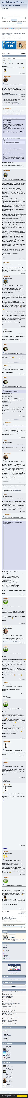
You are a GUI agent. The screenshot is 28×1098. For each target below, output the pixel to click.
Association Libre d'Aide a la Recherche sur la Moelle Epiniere (12, 5)
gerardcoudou (8, 626)
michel (6, 365)
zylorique (6, 262)
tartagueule (7, 741)
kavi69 (6, 851)
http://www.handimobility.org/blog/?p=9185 (11, 641)
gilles (5, 344)
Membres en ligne (7, 1035)
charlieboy (8, 1054)
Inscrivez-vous (7, 958)
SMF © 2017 (14, 1093)
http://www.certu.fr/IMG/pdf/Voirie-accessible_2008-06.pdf (13, 94)
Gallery (5, 953)
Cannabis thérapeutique (7, 1010)
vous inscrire (23, 15)
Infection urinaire (5, 996)
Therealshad (7, 61)
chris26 (18, 1003)
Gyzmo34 (8, 1057)
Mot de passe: (5, 935)
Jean (5, 993)
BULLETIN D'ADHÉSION (14, 973)
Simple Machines (19, 1093)
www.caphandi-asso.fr (17, 103)
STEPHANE (8, 1084)
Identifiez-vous (7, 956)
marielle (6, 598)
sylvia (5, 329)
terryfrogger (7, 76)
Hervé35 (12, 999)
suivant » (24, 913)
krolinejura (7, 170)
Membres (6, 955)
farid (7, 1073)
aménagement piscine (6, 1006)
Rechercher (6, 950)
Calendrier (6, 952)
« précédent (20, 913)
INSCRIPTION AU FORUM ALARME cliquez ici (14, 25)
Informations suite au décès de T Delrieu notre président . (14, 991)
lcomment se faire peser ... (7, 1013)
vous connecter (15, 15)
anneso (6, 682)
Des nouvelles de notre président (9, 1003)
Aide (5, 948)
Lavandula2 (8, 1046)
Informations (9, 1096)
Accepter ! (22, 1095)
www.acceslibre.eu (15, 102)
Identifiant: (6, 933)
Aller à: (24, 923)
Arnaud (7, 1051)
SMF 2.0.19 (9, 1093)
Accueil (5, 945)
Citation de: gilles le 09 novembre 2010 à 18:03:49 (12, 113)
